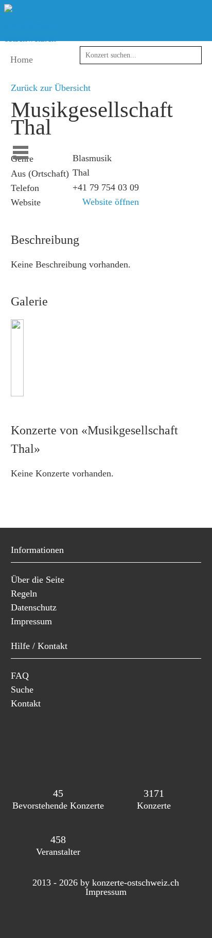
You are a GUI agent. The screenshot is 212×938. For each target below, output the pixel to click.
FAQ (20, 676)
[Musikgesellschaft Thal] (18, 393)
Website (26, 202)
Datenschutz (34, 607)
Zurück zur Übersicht (51, 88)
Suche (22, 689)
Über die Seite (37, 580)
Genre (22, 159)
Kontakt (26, 703)
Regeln (24, 593)
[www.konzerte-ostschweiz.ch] (32, 38)
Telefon (25, 188)
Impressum (31, 621)
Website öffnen (109, 202)
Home (21, 59)
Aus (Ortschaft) (40, 173)
